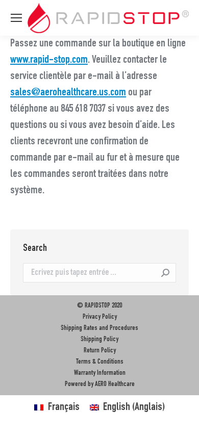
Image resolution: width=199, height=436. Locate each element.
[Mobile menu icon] (16, 18)
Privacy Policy (100, 317)
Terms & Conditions (99, 362)
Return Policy (100, 350)
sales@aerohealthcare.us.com (68, 92)
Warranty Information (100, 373)
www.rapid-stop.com (49, 60)
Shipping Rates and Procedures (99, 328)
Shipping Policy (99, 339)
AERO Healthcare (115, 384)
